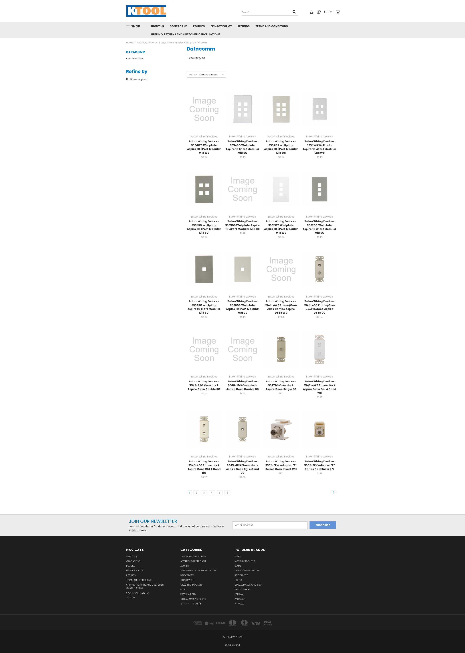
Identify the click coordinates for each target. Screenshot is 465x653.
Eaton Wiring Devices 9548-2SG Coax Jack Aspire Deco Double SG (204, 385)
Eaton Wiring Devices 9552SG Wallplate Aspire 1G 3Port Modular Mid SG (320, 227)
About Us (157, 26)
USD (327, 12)
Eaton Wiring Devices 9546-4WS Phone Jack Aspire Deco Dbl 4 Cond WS (319, 387)
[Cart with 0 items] (338, 12)
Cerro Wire (187, 580)
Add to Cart (204, 115)
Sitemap (130, 597)
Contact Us (178, 26)
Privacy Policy (221, 26)
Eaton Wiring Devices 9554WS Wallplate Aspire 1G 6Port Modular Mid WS (204, 147)
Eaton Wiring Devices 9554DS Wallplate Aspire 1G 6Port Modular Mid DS (281, 147)
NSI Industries (242, 589)
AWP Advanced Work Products (198, 570)
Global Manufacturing (248, 584)
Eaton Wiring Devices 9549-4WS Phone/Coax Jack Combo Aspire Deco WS (281, 307)
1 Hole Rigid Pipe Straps (193, 556)
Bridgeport (187, 575)
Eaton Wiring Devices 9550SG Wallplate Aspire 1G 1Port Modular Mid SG (204, 307)
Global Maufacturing (193, 598)
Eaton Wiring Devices (246, 570)
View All (239, 603)
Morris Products (244, 561)
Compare (202, 108)
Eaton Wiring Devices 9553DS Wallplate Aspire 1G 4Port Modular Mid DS (242, 225)
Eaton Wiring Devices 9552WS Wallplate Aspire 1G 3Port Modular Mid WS (281, 227)
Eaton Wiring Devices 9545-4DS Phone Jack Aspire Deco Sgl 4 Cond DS (242, 467)
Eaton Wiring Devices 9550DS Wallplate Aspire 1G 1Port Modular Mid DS (242, 307)
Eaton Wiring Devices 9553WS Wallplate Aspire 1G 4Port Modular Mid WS (319, 147)
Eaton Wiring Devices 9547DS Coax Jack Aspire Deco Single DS (281, 385)
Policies (199, 26)
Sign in (130, 592)
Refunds (244, 26)
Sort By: (193, 74)
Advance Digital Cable (193, 561)
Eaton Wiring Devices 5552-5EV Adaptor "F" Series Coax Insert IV (319, 465)
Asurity (184, 565)
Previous (455, 641)
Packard (239, 598)
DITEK (183, 589)
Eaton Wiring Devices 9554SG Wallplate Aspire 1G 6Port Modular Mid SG (243, 147)
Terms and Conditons (271, 26)
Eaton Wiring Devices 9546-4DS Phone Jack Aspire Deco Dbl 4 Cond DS (204, 467)
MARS (237, 556)
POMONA (239, 594)
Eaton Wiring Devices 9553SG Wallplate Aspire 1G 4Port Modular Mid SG (204, 227)
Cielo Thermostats (191, 584)
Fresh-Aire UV (188, 594)
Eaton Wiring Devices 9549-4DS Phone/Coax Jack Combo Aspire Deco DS (320, 307)
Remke (237, 565)
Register (144, 592)
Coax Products (134, 58)
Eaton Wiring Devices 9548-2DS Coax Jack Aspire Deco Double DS (242, 385)
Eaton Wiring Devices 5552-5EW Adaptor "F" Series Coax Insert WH (281, 465)
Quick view (204, 101)
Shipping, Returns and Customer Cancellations (185, 34)
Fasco (238, 580)
